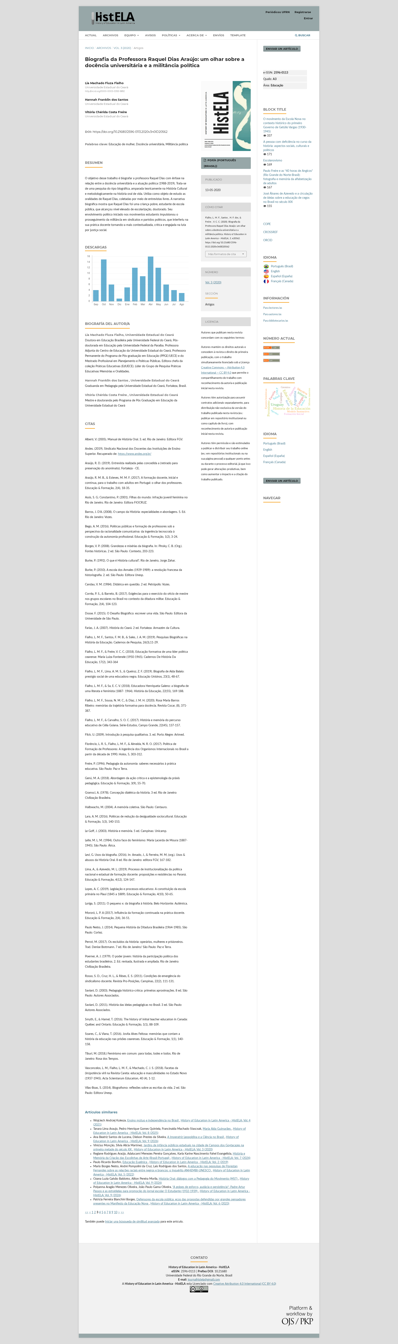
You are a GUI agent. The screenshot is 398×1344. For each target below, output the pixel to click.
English (275, 271)
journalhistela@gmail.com (204, 1279)
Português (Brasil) (282, 266)
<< (86, 1212)
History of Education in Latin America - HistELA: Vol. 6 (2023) (189, 1203)
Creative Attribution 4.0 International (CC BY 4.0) (244, 1283)
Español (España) (281, 276)
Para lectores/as (272, 308)
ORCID (267, 240)
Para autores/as (272, 314)
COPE (267, 224)
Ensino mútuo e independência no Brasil (153, 1120)
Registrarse (303, 12)
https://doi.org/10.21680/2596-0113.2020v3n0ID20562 (130, 132)
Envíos (218, 35)
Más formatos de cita (222, 254)
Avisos (150, 35)
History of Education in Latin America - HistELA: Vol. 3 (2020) (173, 1149)
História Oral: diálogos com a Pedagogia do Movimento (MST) (198, 1178)
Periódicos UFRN (278, 12)
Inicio (89, 48)
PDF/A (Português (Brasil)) (220, 163)
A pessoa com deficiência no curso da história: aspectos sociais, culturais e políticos (287, 146)
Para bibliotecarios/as (275, 321)
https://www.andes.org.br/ (134, 454)
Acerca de (196, 35)
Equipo (130, 35)
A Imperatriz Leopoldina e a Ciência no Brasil (195, 1137)
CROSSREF (270, 232)
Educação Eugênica (135, 1162)
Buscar (303, 35)
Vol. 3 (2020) (122, 48)
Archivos (110, 35)
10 (115, 1212)
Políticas (170, 35)
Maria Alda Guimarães (217, 1128)
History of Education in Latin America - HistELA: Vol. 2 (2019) (188, 1162)
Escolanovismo (272, 160)
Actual (91, 35)
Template (238, 35)
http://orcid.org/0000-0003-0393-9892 (105, 91)
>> (122, 1212)
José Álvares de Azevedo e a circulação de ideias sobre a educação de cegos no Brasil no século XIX (288, 197)
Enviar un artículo (282, 48)
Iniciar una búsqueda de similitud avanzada (132, 1221)
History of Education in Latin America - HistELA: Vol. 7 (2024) (211, 1158)
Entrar (308, 18)
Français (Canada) (282, 281)
